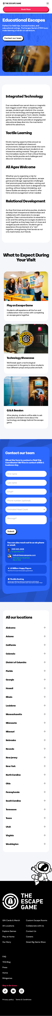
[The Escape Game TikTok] (5, 991)
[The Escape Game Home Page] (26, 901)
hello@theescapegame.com (23, 555)
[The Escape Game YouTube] (13, 991)
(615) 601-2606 (18, 549)
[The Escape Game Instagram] (22, 991)
